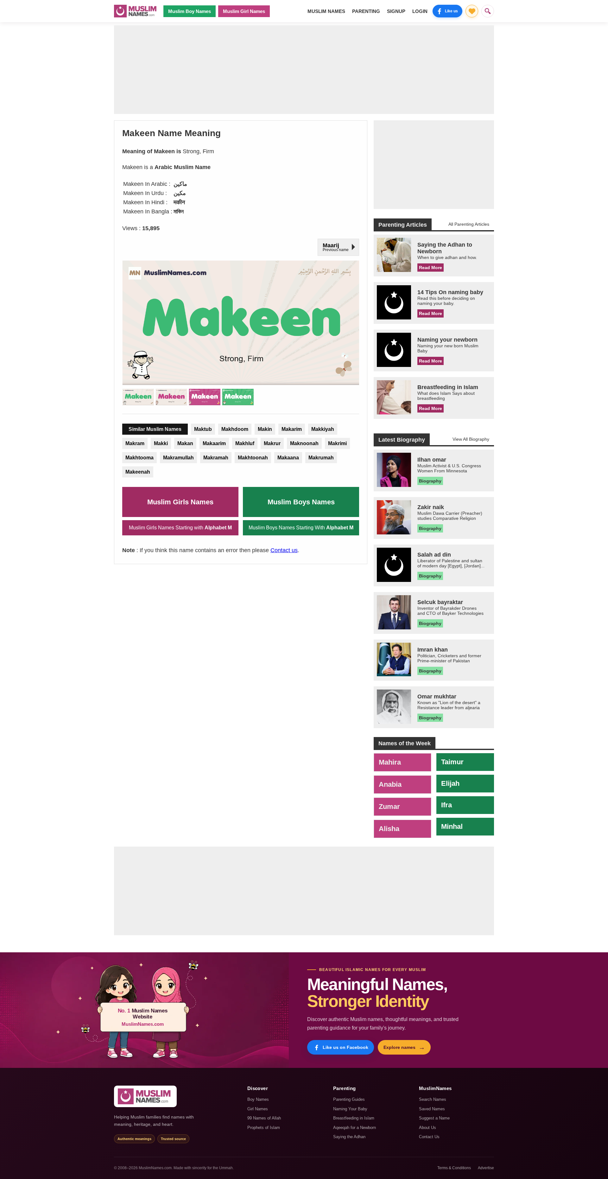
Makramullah (178, 457)
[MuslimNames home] (145, 1096)
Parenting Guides (349, 1099)
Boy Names (258, 1099)
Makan (185, 443)
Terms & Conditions (454, 1168)
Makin (265, 429)
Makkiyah (322, 429)
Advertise (486, 1168)
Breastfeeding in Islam (353, 1118)
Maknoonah (304, 443)
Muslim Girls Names (180, 502)
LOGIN (420, 11)
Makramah (215, 457)
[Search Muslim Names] (487, 11)
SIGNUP (396, 11)
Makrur (272, 443)
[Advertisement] (304, 69)
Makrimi (337, 443)
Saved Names (432, 1108)
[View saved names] (472, 11)
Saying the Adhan (349, 1136)
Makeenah (137, 472)
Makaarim (214, 443)
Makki (161, 443)
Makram (134, 443)
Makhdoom (234, 429)
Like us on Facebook (345, 1047)
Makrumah (321, 457)
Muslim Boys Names (301, 502)
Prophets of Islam (263, 1127)
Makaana (288, 457)
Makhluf (244, 443)
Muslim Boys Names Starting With (301, 527)
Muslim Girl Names (244, 11)
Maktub (203, 429)
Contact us (284, 550)
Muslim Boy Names (189, 11)
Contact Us (429, 1136)
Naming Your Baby (350, 1108)
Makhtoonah (253, 457)
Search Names (432, 1099)
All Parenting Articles (468, 224)
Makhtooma (139, 457)
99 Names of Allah (264, 1118)
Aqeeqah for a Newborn (354, 1127)
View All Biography (471, 439)
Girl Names (257, 1108)
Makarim (292, 429)
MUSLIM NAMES (326, 11)
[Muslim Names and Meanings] (136, 11)
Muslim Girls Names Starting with (180, 527)
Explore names (404, 1047)
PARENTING (366, 11)
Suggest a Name (434, 1118)
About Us (427, 1127)
